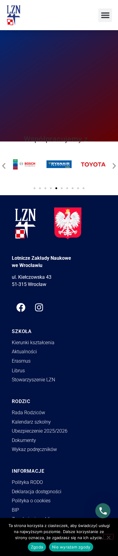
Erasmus (21, 361)
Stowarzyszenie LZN (33, 380)
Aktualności (24, 351)
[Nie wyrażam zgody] (108, 536)
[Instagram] (39, 307)
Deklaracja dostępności (36, 491)
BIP (15, 510)
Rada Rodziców (28, 412)
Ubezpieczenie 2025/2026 (39, 431)
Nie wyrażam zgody (71, 547)
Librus (18, 370)
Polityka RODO (27, 482)
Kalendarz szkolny (31, 422)
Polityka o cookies (31, 501)
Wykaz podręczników (34, 449)
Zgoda (37, 547)
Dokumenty (24, 440)
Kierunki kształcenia (33, 342)
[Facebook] (21, 307)
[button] (105, 15)
